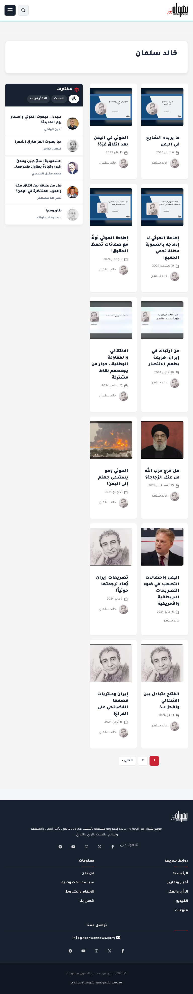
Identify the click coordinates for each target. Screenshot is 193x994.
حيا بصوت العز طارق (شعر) (38, 142)
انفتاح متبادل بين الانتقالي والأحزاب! (161, 701)
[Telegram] (60, 847)
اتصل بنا (86, 901)
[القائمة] (10, 10)
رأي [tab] (73, 98)
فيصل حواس (52, 149)
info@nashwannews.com (94, 938)
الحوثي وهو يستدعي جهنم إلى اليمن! (113, 478)
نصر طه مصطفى (49, 198)
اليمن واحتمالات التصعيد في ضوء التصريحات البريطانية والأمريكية (161, 591)
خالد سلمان (159, 163)
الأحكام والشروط (80, 892)
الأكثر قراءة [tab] (38, 98)
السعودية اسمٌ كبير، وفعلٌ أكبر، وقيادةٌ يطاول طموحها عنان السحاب (39, 167)
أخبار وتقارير (177, 883)
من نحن (87, 873)
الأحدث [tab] (59, 98)
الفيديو (182, 901)
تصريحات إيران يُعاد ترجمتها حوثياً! (112, 584)
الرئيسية (180, 873)
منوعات (181, 910)
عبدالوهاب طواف (49, 217)
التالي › (127, 760)
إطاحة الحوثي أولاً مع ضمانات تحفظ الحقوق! (109, 245)
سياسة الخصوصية (77, 883)
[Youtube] (73, 847)
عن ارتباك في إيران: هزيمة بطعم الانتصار (163, 358)
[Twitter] (99, 847)
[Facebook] (112, 847)
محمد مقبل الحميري (47, 173)
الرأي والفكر (178, 892)
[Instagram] (86, 847)
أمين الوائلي (53, 129)
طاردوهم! (54, 211)
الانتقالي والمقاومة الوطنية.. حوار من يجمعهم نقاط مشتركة (109, 364)
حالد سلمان (171, 621)
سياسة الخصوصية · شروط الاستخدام (96, 983)
